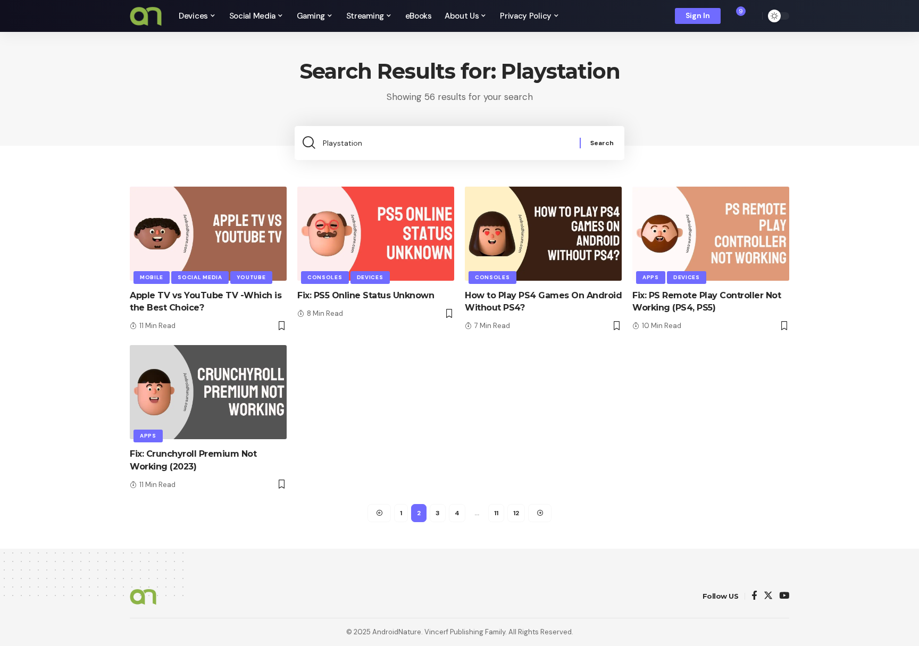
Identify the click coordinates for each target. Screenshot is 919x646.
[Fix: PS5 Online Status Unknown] (375, 234)
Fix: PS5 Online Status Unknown (365, 295)
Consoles (324, 277)
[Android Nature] (146, 16)
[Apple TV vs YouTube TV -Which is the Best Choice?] (208, 234)
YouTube (251, 277)
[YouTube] (784, 596)
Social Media (200, 277)
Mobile (151, 277)
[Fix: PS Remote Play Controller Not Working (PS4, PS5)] (710, 234)
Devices (370, 277)
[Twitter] (768, 596)
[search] (751, 16)
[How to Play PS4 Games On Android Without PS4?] (543, 234)
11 (496, 513)
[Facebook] (754, 596)
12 (516, 513)
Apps (650, 277)
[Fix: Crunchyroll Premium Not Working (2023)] (208, 392)
